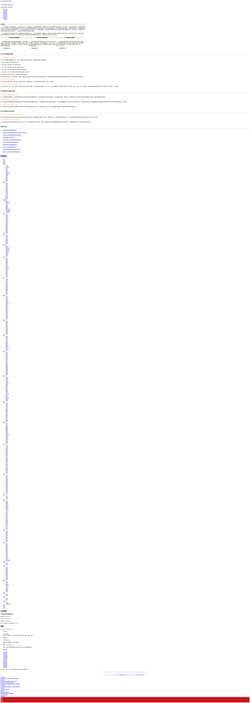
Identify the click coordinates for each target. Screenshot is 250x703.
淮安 (7, 269)
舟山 (7, 294)
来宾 (7, 492)
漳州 (7, 325)
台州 (7, 291)
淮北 (7, 305)
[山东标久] (125, 1)
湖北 (4, 401)
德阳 (7, 509)
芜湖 (7, 299)
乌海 (7, 205)
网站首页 (5, 9)
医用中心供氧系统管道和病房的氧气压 (12, 151)
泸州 (7, 508)
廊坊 (7, 179)
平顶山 (7, 382)
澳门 (4, 606)
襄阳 (7, 410)
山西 (4, 182)
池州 (7, 317)
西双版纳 (8, 560)
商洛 (7, 579)
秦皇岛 (7, 172)
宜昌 (7, 408)
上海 (4, 160)
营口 (7, 225)
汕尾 (7, 460)
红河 (7, 557)
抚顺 (7, 220)
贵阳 (7, 532)
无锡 (7, 261)
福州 (7, 322)
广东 (4, 444)
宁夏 (4, 597)
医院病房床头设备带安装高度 (10, 130)
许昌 (7, 391)
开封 (7, 380)
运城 (7, 198)
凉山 (7, 524)
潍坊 (7, 358)
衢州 (7, 290)
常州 (7, 264)
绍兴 (7, 284)
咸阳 (7, 571)
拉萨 (7, 564)
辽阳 (7, 228)
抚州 (7, 341)
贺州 (7, 489)
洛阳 (7, 381)
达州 (7, 519)
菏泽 (7, 362)
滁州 (7, 313)
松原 (7, 242)
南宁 (7, 477)
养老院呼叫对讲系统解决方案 (10, 144)
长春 (7, 236)
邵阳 (7, 430)
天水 (7, 587)
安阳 (7, 384)
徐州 (7, 265)
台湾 (4, 608)
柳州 (7, 478)
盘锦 (7, 229)
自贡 (7, 505)
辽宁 (4, 213)
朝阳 (7, 232)
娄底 (7, 437)
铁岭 (7, 231)
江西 (4, 335)
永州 (7, 440)
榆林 (7, 575)
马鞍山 (7, 303)
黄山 (7, 309)
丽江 (7, 550)
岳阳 (7, 431)
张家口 (7, 174)
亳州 (7, 318)
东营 (7, 365)
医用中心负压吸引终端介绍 (9, 147)
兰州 (7, 583)
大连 (7, 217)
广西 (4, 474)
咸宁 (7, 418)
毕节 (7, 535)
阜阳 (7, 310)
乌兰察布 (8, 210)
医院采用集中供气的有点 (9, 137)
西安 (7, 568)
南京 (7, 260)
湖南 (4, 422)
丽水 (7, 292)
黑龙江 (4, 244)
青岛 (7, 355)
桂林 (7, 479)
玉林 (7, 486)
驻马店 (7, 397)
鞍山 (7, 219)
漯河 (7, 392)
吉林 (4, 234)
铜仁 (7, 537)
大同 (7, 186)
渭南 (7, 572)
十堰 (7, 407)
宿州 (7, 311)
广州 (7, 446)
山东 (4, 351)
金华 (7, 288)
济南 (7, 354)
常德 (7, 433)
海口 (7, 497)
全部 (7, 165)
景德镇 (7, 347)
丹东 (7, 223)
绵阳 (7, 504)
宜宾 (7, 516)
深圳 (7, 448)
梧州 (7, 481)
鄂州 (7, 411)
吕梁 (7, 191)
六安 (7, 314)
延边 (7, 239)
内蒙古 (4, 199)
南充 (7, 517)
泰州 (7, 276)
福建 (4, 320)
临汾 (7, 197)
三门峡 (7, 393)
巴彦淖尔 (8, 212)
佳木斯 (7, 251)
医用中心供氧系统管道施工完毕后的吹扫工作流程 (14, 132)
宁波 (7, 281)
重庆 (4, 163)
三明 (7, 328)
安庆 (7, 307)
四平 (7, 238)
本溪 (7, 221)
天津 (4, 161)
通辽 (7, 208)
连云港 (7, 268)
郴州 (7, 438)
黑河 (7, 255)
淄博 (7, 369)
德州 (7, 363)
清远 (7, 464)
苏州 (7, 262)
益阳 (7, 436)
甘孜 (7, 523)
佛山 (7, 452)
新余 (7, 350)
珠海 (7, 449)
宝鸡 (7, 569)
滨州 (7, 370)
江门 (7, 456)
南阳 (7, 399)
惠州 (7, 459)
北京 (4, 159)
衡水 (7, 180)
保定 (7, 171)
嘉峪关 (7, 584)
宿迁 (7, 270)
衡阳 (7, 429)
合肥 (7, 298)
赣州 (7, 345)
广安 (7, 526)
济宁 (7, 361)
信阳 (7, 400)
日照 (7, 371)
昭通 (7, 549)
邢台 (7, 168)
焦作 (7, 388)
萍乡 (7, 348)
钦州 (7, 483)
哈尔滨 (7, 247)
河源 (7, 462)
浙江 (4, 277)
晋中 (7, 193)
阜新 (7, 227)
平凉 (7, 591)
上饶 (7, 340)
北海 (7, 482)
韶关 (7, 453)
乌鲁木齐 (8, 603)
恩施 (7, 421)
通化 (7, 240)
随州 (7, 419)
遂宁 (7, 512)
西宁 (7, 595)
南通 (7, 266)
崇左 (7, 493)
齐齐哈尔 (8, 249)
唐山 (7, 169)
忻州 (7, 189)
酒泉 (7, 588)
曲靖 (7, 546)
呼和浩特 (8, 202)
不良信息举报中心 (140, 674)
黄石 (7, 406)
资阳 (7, 515)
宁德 (7, 333)
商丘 (7, 395)
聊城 (7, 366)
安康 (7, 578)
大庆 (7, 253)
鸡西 (7, 254)
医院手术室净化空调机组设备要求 (11, 142)
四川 (4, 500)
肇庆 (7, 455)
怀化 (7, 441)
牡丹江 (7, 250)
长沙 (7, 425)
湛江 (7, 472)
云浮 (7, 471)
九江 (7, 339)
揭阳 (7, 470)
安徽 (4, 295)
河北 (4, 164)
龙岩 (7, 332)
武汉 (7, 404)
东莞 (7, 466)
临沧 (7, 553)
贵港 (7, 485)
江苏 (4, 257)
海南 (4, 494)
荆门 (7, 412)
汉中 (7, 576)
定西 (7, 590)
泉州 (7, 326)
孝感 (7, 414)
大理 (7, 554)
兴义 (7, 539)
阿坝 (7, 522)
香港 (4, 605)
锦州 (7, 224)
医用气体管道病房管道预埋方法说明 (11, 149)
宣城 (7, 315)
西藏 (4, 561)
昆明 (7, 545)
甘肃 (4, 580)
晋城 (7, 195)
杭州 (7, 280)
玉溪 (7, 548)
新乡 (7, 386)
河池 (7, 490)
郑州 (7, 378)
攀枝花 (7, 507)
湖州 (7, 285)
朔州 (7, 187)
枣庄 (7, 374)
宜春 (7, 343)
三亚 (7, 498)
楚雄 (7, 556)
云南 (4, 542)
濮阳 (7, 389)
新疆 (4, 601)
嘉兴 (7, 287)
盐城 (7, 272)
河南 (4, 376)
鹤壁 (7, 385)
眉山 (7, 528)
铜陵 (7, 306)
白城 (7, 243)
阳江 (7, 463)
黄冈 (7, 416)
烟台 (7, 356)
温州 (7, 283)
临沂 (7, 359)
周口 (7, 396)
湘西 (7, 442)
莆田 (7, 329)
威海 (7, 373)
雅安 (7, 520)
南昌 (7, 337)
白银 (7, 586)
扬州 (7, 273)
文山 (7, 558)
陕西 (4, 565)
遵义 (7, 534)
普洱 (7, 552)
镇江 (7, 275)
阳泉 (7, 190)
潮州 (7, 468)
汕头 (7, 451)
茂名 (7, 457)
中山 (7, 467)
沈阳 (7, 216)
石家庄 (7, 167)
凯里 (7, 541)
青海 (4, 593)
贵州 (4, 530)
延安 (7, 573)
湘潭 (7, 427)
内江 (7, 513)
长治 (7, 194)
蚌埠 (7, 300)
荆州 (7, 415)
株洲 (7, 426)
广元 (7, 511)
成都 (7, 502)
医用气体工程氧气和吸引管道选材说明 (12, 135)
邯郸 (7, 178)
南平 (7, 330)
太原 (7, 184)
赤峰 (7, 206)
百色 (7, 487)
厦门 (7, 324)
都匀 (7, 538)
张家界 (7, 434)
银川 (7, 599)
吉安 (7, 344)
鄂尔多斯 (8, 209)
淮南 (7, 302)
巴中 (7, 527)
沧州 (7, 176)
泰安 (7, 367)
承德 (7, 175)
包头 (7, 204)
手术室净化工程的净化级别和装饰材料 (12, 139)
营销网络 (4, 156)
